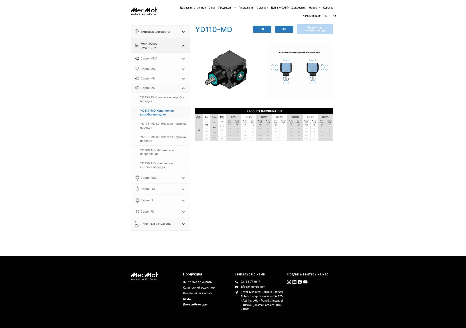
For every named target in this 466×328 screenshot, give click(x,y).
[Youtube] (305, 282)
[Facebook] (300, 282)
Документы (298, 7)
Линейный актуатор (197, 293)
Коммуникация (312, 15)
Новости (314, 7)
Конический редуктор (199, 287)
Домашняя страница (193, 7)
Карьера (328, 7)
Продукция (225, 7)
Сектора (262, 7)
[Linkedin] (294, 282)
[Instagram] (289, 282)
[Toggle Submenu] (183, 31)
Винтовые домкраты (197, 282)
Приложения (246, 7)
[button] (227, 8)
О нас (212, 7)
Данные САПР (280, 7)
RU (325, 15)
